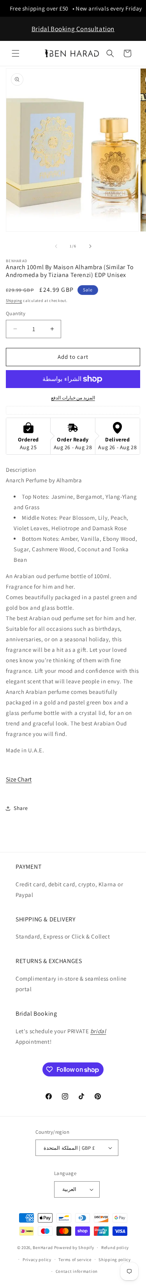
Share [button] (21, 808)
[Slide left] (56, 246)
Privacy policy (37, 1259)
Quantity (15, 313)
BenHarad (43, 1247)
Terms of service (74, 1259)
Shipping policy (115, 1259)
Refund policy (115, 1247)
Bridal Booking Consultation (73, 29)
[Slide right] (90, 246)
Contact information (77, 1271)
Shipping (14, 300)
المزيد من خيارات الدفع (73, 398)
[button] (15, 53)
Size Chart (19, 779)
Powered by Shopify (74, 1247)
